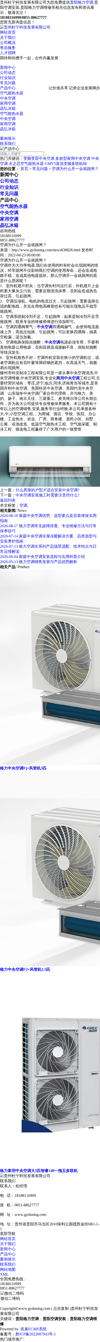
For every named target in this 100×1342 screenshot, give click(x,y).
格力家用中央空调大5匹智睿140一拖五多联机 (39, 1171)
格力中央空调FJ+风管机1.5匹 (25, 969)
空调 (23, 505)
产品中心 (8, 88)
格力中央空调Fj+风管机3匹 (23, 768)
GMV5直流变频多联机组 (66, 163)
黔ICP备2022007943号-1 (36, 1334)
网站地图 (8, 1269)
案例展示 (8, 138)
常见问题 (8, 83)
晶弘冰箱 (8, 108)
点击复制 (61, 1308)
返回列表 (8, 500)
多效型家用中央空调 (72, 158)
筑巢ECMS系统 (33, 1329)
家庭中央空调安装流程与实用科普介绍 (42, 557)
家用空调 (8, 103)
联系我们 (8, 143)
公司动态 (8, 73)
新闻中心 (8, 67)
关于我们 (8, 37)
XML (4, 1274)
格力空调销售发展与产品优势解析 (38, 562)
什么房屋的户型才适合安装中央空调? (47, 490)
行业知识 (8, 78)
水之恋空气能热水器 (26, 163)
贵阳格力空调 (81, 2)
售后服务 (8, 48)
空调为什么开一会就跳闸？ (75, 169)
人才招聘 (8, 53)
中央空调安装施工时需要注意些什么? (47, 495)
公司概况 (8, 42)
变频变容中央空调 (38, 158)
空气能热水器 (11, 93)
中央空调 (8, 98)
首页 (24, 169)
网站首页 (8, 32)
